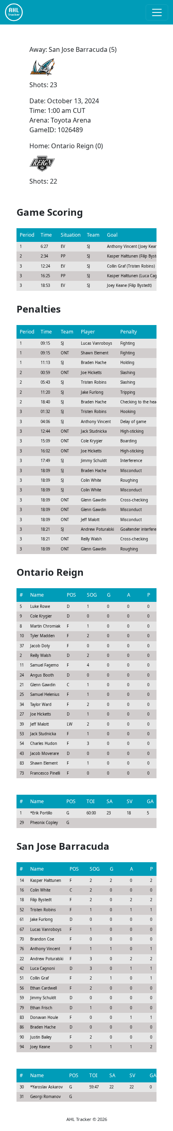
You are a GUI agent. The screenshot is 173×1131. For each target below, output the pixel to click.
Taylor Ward (40, 704)
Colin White (40, 890)
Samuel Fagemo (44, 665)
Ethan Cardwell (43, 988)
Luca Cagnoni (42, 968)
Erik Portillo (42, 813)
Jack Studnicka (43, 733)
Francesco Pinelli (45, 773)
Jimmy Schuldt (43, 997)
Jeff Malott (39, 724)
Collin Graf (39, 978)
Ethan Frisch (41, 1007)
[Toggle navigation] (157, 12)
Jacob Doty (40, 645)
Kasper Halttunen (45, 880)
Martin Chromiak (45, 626)
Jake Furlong (41, 919)
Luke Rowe (40, 606)
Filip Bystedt (40, 899)
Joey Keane (40, 1046)
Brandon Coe (42, 939)
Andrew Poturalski (46, 958)
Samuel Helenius (45, 694)
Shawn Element (44, 763)
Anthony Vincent (45, 948)
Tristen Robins (43, 909)
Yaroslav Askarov (47, 1087)
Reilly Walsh (40, 655)
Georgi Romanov (45, 1096)
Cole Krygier (41, 616)
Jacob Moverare (44, 753)
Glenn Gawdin (43, 684)
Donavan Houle (44, 1017)
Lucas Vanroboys (46, 929)
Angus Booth (42, 675)
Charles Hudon (43, 743)
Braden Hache (43, 1027)
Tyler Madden (42, 635)
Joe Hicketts (40, 714)
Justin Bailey (40, 1037)
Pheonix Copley (44, 822)
